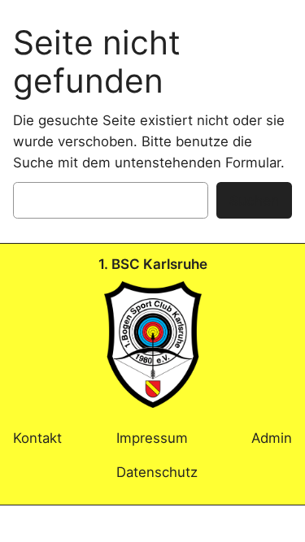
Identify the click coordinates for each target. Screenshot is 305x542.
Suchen (254, 201)
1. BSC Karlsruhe (152, 264)
